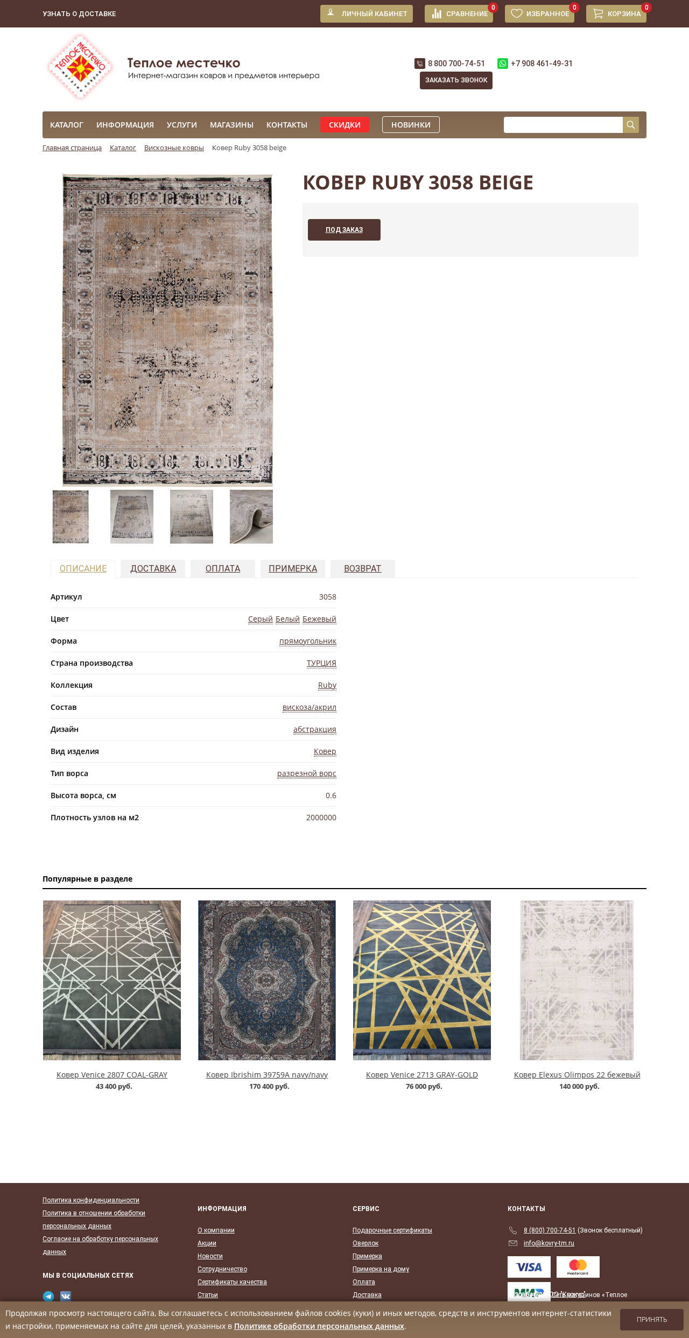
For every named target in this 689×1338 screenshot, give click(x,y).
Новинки (411, 124)
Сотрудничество (222, 1269)
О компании (216, 1230)
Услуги (182, 124)
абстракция (314, 729)
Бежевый (319, 619)
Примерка (293, 569)
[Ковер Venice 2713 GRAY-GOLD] (422, 980)
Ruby (327, 685)
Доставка (153, 569)
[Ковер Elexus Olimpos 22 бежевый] (577, 980)
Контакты (286, 124)
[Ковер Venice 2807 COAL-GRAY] (112, 980)
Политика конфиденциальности (91, 1200)
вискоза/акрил (309, 707)
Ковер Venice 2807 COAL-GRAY (112, 1074)
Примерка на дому (381, 1269)
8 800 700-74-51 (456, 63)
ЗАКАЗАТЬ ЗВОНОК (456, 80)
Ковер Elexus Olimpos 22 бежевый (577, 1074)
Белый (288, 619)
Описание (83, 569)
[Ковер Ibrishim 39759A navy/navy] (267, 980)
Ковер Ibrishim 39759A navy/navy (267, 1074)
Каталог (66, 124)
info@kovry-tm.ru (549, 1243)
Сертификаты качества (232, 1282)
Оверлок (365, 1243)
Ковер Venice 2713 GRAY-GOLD (422, 1074)
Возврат (363, 569)
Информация (125, 124)
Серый (260, 619)
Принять (652, 1319)
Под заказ (344, 230)
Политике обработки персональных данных (319, 1326)
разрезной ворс (306, 773)
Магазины (232, 124)
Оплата (223, 569)
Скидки (345, 124)
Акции (207, 1243)
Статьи (208, 1295)
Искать (631, 125)
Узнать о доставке (79, 14)
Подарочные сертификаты (392, 1230)
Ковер (325, 751)
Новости (210, 1256)
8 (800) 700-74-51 (550, 1230)
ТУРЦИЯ (321, 663)
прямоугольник (307, 641)
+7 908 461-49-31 (542, 63)
